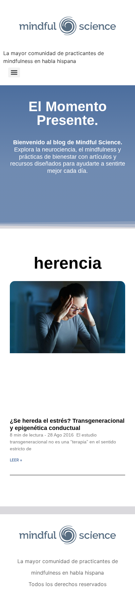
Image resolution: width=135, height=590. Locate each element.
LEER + (16, 460)
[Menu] (14, 72)
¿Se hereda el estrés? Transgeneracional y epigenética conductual (67, 424)
